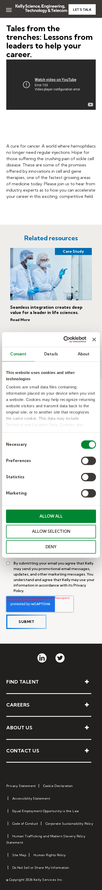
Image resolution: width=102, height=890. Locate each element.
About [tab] (84, 353)
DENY (51, 546)
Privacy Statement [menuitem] (21, 786)
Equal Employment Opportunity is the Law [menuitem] (45, 811)
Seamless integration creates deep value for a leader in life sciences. (46, 310)
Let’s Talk (82, 10)
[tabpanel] (51, 290)
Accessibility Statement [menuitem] (31, 798)
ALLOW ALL (51, 516)
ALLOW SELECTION (51, 531)
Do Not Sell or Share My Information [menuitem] (40, 868)
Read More (20, 319)
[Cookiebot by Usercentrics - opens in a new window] (64, 339)
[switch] (88, 461)
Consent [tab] (18, 353)
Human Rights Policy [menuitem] (49, 855)
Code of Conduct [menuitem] (25, 824)
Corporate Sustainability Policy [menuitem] (69, 824)
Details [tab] (51, 353)
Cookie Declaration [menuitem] (58, 786)
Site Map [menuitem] (19, 855)
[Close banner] (94, 339)
